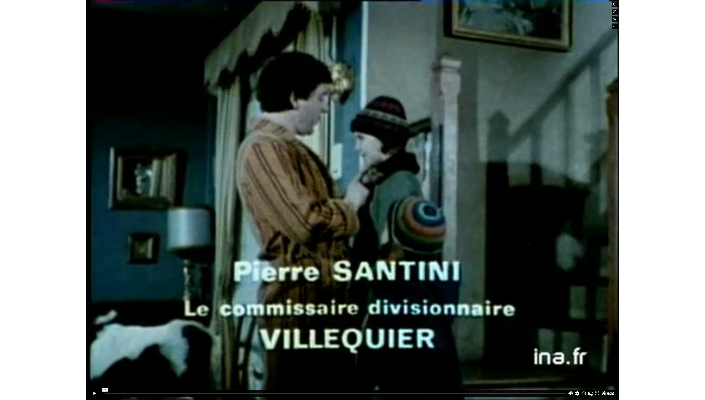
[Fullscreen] (597, 393)
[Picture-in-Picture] (590, 393)
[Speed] (584, 393)
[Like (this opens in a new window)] (615, 4)
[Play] (95, 393)
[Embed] (615, 26)
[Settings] (577, 393)
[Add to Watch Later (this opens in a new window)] (615, 12)
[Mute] (571, 393)
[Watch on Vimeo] (608, 393)
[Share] (615, 19)
